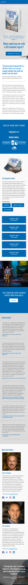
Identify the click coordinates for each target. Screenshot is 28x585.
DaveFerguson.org (13, 494)
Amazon (6, 205)
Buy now (13, 300)
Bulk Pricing (7, 209)
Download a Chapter (14, 53)
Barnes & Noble (17, 205)
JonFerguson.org (13, 548)
